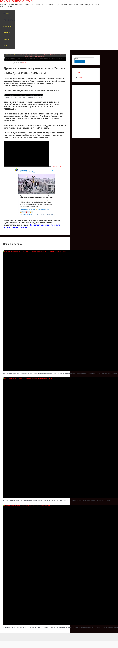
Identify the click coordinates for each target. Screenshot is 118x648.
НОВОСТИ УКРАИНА (9, 20)
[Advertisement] (85, 111)
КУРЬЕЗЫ (6, 45)
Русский (80, 77)
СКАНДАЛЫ (6, 39)
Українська (81, 75)
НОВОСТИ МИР (7, 26)
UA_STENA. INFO (57, 166)
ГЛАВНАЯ (6, 13)
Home (7, 55)
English (80, 72)
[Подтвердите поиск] (76, 61)
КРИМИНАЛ (6, 33)
